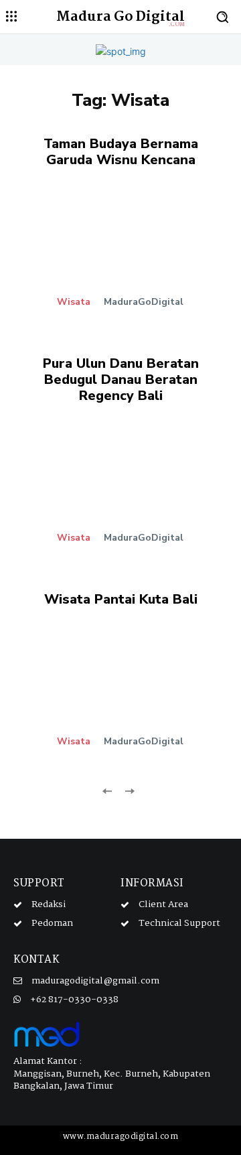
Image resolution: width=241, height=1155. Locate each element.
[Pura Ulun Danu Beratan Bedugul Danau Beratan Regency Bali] (120, 490)
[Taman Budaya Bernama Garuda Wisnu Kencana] (120, 254)
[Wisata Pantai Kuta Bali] (120, 693)
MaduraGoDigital (143, 301)
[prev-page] (107, 790)
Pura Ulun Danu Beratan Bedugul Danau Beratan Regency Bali (121, 379)
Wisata (73, 302)
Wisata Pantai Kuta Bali (120, 599)
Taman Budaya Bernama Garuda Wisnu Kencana (121, 152)
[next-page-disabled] (128, 790)
